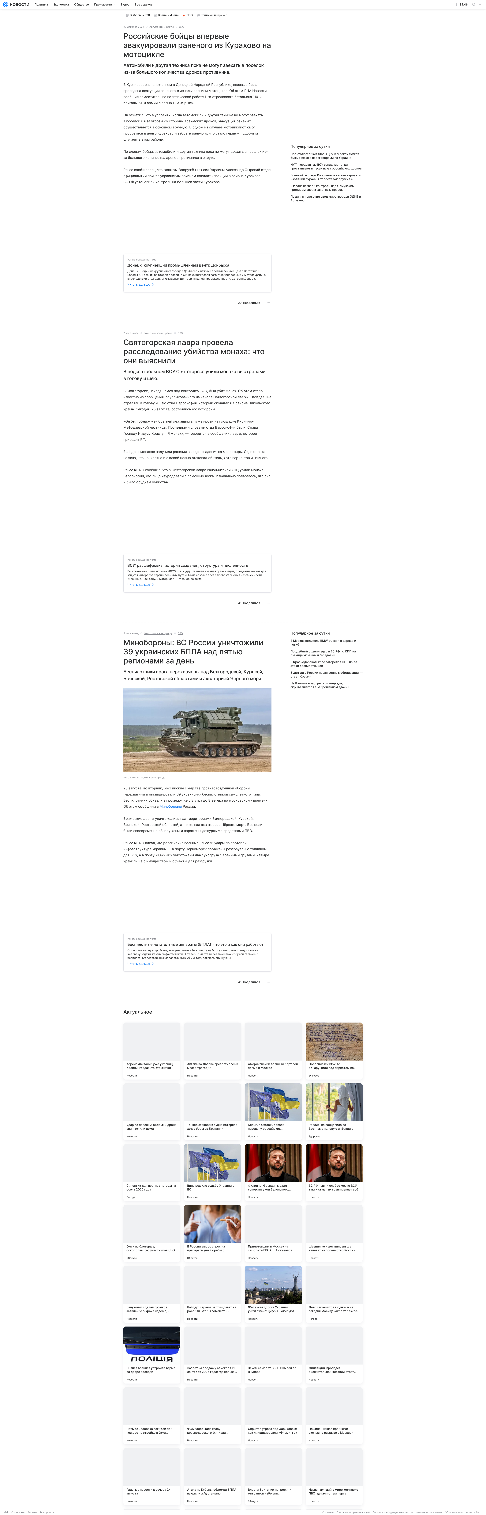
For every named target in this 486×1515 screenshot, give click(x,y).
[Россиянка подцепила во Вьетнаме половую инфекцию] (334, 1111)
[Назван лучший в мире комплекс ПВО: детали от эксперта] (334, 1476)
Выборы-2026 (140, 15)
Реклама (32, 1512)
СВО (190, 15)
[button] (197, 730)
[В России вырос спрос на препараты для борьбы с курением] (212, 1233)
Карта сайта (472, 1512)
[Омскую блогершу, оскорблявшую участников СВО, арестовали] (151, 1233)
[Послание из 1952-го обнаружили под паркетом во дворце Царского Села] (334, 1051)
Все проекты (47, 1512)
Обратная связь (454, 1512)
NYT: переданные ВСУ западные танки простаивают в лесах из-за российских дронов (326, 166)
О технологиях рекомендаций (353, 1512)
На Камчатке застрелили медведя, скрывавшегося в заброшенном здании (319, 685)
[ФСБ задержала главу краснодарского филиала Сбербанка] (212, 1415)
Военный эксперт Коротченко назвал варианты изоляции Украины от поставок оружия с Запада (325, 177)
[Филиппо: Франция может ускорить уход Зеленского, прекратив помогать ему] (273, 1172)
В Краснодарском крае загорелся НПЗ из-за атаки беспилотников (323, 664)
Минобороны (171, 806)
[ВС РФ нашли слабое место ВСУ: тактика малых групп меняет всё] (334, 1172)
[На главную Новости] (18, 4)
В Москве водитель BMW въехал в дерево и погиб (323, 642)
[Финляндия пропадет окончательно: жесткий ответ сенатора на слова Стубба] (334, 1355)
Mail (6, 1512)
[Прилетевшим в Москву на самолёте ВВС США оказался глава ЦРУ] (273, 1233)
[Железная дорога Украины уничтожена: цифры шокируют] (273, 1294)
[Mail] (5, 4)
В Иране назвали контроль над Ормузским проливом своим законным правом (322, 188)
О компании (17, 1512)
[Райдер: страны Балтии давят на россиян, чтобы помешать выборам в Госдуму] (212, 1294)
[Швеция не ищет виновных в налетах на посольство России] (334, 1233)
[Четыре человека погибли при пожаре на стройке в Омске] (151, 1415)
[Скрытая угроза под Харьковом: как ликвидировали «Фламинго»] (273, 1415)
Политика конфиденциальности (390, 1512)
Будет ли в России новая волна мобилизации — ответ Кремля (326, 674)
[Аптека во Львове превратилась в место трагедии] (212, 1051)
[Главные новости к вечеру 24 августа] (151, 1476)
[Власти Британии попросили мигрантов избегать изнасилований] (273, 1476)
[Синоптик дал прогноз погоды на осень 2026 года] (151, 1172)
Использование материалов (426, 1512)
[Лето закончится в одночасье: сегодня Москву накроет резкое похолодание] (334, 1294)
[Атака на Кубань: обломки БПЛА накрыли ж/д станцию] (212, 1476)
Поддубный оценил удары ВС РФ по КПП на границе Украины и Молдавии (323, 653)
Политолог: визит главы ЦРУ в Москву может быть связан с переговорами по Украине (324, 156)
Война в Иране (168, 15)
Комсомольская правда (158, 333)
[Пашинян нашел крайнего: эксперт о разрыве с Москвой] (334, 1415)
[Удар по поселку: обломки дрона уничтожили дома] (151, 1111)
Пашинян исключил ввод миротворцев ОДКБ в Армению (325, 198)
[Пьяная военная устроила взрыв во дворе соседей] (151, 1355)
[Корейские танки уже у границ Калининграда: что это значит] (151, 1051)
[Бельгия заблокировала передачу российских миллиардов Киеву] (273, 1111)
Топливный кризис (214, 15)
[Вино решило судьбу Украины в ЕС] (212, 1172)
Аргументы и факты (161, 26)
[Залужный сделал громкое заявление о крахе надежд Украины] (151, 1294)
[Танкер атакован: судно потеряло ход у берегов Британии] (212, 1111)
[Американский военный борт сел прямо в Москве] (273, 1051)
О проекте (328, 1512)
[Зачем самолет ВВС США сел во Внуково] (273, 1355)
